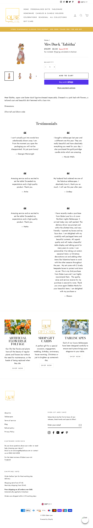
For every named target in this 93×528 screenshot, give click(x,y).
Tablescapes (9, 416)
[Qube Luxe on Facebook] (53, 432)
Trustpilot (8, 460)
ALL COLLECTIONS (58, 17)
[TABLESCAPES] (75, 327)
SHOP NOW (17, 368)
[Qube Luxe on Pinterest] (66, 432)
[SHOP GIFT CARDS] (46, 327)
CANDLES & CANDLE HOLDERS (50, 13)
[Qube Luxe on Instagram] (49, 432)
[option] (46, 29)
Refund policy (9, 428)
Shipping (57, 52)
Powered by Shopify (46, 519)
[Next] (35, 76)
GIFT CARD (28, 21)
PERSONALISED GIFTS (40, 9)
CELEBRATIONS (30, 17)
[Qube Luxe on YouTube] (58, 432)
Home (26, 9)
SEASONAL (43, 17)
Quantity (49, 62)
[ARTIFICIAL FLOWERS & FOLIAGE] (18, 327)
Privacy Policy (9, 432)
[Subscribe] (80, 425)
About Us (8, 413)
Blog (6, 424)
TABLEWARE (57, 9)
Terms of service (10, 420)
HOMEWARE (29, 13)
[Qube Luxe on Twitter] (62, 432)
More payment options (66, 88)
